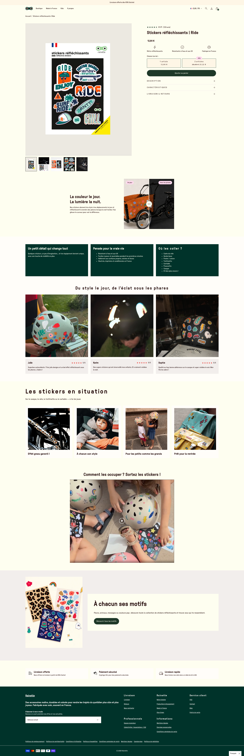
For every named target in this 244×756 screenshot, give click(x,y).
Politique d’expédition (90, 741)
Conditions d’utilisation (73, 741)
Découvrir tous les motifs (106, 621)
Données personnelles (164, 727)
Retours (126, 704)
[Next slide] (127, 89)
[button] (44, 164)
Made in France (162, 708)
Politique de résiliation (151, 741)
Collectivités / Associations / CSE (135, 727)
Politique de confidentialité (55, 741)
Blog (191, 708)
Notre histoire (161, 699)
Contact (192, 704)
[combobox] (235, 753)
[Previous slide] (29, 89)
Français (233, 753)
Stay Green (160, 712)
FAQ (191, 699)
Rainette (125, 751)
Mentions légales (162, 723)
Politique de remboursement (34, 741)
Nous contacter (129, 708)
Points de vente (195, 712)
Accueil (28, 16)
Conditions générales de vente (167, 731)
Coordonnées (138, 741)
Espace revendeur (130, 723)
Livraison (127, 699)
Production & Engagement (165, 704)
